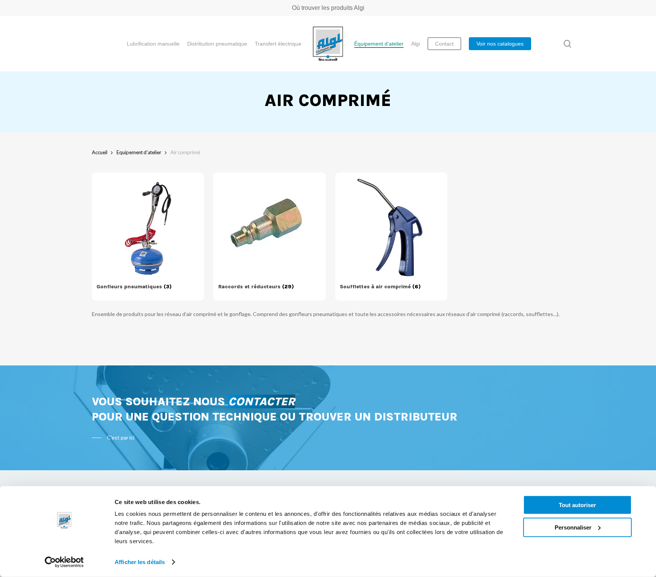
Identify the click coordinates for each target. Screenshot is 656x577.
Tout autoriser (577, 505)
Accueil (99, 152)
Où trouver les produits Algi (328, 8)
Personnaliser (573, 527)
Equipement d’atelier (139, 152)
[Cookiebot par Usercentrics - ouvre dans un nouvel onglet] (64, 562)
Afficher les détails (140, 562)
